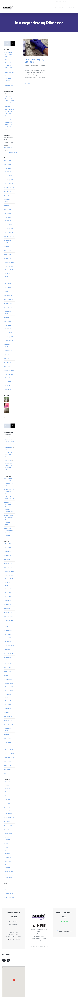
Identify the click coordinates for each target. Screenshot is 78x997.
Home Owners (9, 825)
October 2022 (9, 307)
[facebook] (61, 921)
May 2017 (8, 389)
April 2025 (8, 221)
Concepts (8, 799)
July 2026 (8, 160)
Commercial (8, 796)
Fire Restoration (9, 817)
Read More (27, 83)
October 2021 (9, 340)
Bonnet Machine (9, 782)
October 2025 (9, 195)
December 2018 (9, 370)
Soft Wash (8, 861)
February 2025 (9, 228)
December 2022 (9, 303)
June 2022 (8, 321)
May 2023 (8, 288)
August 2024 (8, 246)
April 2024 (8, 258)
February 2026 (9, 180)
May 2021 (8, 358)
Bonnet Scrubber (7, 787)
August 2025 (8, 205)
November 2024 (9, 236)
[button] (13, 980)
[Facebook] (4, 960)
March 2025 (8, 225)
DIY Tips (7, 803)
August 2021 (8, 350)
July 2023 (8, 280)
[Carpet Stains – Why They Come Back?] (35, 47)
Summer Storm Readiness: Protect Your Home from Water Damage (9, 67)
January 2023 (9, 299)
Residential (8, 857)
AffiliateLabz (8, 107)
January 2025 (9, 232)
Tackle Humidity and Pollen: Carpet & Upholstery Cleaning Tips (9, 80)
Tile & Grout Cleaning (8, 866)
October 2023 (9, 270)
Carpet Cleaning (9, 792)
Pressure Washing (7, 852)
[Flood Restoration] (6, 405)
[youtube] (64, 921)
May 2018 (8, 382)
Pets (6, 847)
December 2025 (9, 187)
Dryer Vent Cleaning (8, 809)
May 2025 (8, 217)
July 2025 (8, 209)
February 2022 (9, 337)
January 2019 (9, 366)
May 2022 (8, 325)
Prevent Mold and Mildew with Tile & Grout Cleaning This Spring (9, 520)
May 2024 (8, 254)
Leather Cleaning (7, 838)
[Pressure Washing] (6, 400)
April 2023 (8, 291)
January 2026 (9, 183)
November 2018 (9, 374)
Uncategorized (9, 871)
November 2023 (9, 266)
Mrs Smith (8, 120)
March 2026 (8, 176)
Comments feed (9, 893)
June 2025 (8, 213)
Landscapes (8, 833)
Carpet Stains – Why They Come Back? (34, 60)
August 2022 (8, 317)
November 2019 (9, 362)
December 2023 (9, 262)
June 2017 (8, 386)
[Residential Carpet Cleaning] (6, 411)
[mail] (67, 921)
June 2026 (8, 164)
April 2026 (8, 172)
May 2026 (8, 168)
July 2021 (8, 354)
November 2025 (9, 191)
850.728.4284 (8, 148)
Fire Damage (8, 813)
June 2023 (8, 284)
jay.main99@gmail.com (71, 1)
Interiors (7, 829)
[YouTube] (8, 960)
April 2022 (8, 329)
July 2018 (8, 378)
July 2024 (8, 250)
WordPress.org (9, 897)
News (6, 843)
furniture (7, 821)
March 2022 (8, 333)
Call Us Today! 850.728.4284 (59, 1)
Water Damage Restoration (9, 876)
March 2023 (8, 295)
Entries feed (8, 890)
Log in (7, 886)
